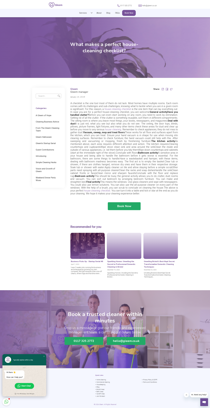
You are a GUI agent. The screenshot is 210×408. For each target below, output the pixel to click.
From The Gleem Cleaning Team (47, 129)
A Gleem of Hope (43, 115)
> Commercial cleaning (102, 382)
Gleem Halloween (44, 137)
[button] (84, 13)
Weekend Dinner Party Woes (46, 178)
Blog (108, 13)
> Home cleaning (100, 380)
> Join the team (100, 396)
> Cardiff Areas (100, 394)
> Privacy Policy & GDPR (149, 380)
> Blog (97, 387)
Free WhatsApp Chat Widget (25, 394)
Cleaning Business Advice (47, 121)
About (98, 13)
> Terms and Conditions (149, 382)
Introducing (41, 156)
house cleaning (113, 129)
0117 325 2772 (84, 341)
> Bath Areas (99, 391)
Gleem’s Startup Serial (46, 143)
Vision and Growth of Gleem (45, 170)
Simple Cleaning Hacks (46, 162)
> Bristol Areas (100, 389)
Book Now (129, 13)
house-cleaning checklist (118, 109)
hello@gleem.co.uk (126, 341)
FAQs (117, 13)
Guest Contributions (45, 149)
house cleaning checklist (97, 190)
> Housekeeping (100, 384)
